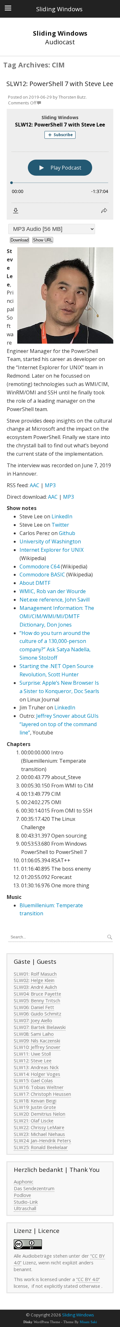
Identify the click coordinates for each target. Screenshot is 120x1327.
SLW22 (21, 1127)
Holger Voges (45, 1074)
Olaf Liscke (42, 1120)
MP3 (50, 485)
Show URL (42, 240)
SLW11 (21, 1053)
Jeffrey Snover (45, 1047)
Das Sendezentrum (34, 1188)
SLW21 (21, 1120)
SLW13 (21, 1067)
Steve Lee (41, 1060)
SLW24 (21, 1140)
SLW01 (21, 974)
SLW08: (21, 1034)
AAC (34, 485)
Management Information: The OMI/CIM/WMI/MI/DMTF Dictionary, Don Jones (57, 616)
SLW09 (21, 1040)
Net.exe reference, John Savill (55, 599)
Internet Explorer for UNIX (52, 549)
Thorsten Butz (72, 97)
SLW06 (21, 1007)
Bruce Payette (46, 993)
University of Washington (50, 541)
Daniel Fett (42, 1007)
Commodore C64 (40, 566)
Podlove (22, 1195)
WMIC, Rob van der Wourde (53, 591)
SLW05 (21, 1000)
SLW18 (21, 1100)
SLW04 (21, 993)
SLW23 (21, 1134)
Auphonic (23, 1181)
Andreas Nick (45, 1067)
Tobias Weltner (47, 1087)
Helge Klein (42, 980)
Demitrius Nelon (48, 1114)
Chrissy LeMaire (47, 1127)
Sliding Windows (78, 1315)
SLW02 (21, 980)
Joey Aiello (41, 1020)
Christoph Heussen (51, 1094)
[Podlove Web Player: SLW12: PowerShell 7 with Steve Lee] (60, 164)
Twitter (60, 524)
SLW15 (21, 1080)
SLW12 (21, 1060)
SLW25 (21, 1147)
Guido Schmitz (46, 1013)
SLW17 (21, 1094)
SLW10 (21, 1047)
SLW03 (21, 987)
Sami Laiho (42, 1034)
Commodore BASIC (42, 574)
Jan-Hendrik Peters (51, 1140)
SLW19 (21, 1107)
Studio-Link (26, 1202)
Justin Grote (43, 1107)
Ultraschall (25, 1208)
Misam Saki (88, 1322)
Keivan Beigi (43, 1100)
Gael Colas (42, 1080)
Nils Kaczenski (45, 1040)
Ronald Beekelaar (49, 1147)
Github (67, 533)
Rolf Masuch (44, 974)
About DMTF (35, 582)
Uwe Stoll (41, 1053)
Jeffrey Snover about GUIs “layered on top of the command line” (59, 724)
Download (19, 240)
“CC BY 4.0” (88, 1279)
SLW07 (21, 1020)
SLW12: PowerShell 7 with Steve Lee (59, 83)
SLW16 (21, 1087)
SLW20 (21, 1114)
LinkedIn (62, 516)
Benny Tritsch (45, 1000)
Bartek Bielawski (48, 1027)
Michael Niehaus (48, 1134)
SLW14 (21, 1074)
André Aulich (44, 987)
